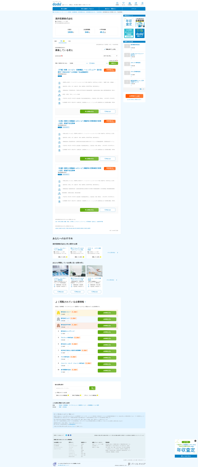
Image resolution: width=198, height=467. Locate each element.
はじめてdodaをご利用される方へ (134, 99)
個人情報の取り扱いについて (63, 465)
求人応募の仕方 (123, 445)
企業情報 (117, 451)
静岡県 (78, 228)
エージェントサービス (58, 447)
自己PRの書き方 (116, 445)
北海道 (56, 228)
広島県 (85, 228)
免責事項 (133, 435)
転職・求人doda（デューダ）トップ (59, 12)
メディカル (71, 447)
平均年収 (117, 448)
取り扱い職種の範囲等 (116, 435)
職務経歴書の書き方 (124, 444)
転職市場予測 (124, 450)
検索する (113, 63)
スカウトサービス (57, 448)
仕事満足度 (118, 450)
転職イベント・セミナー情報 (97, 444)
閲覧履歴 (117, 4)
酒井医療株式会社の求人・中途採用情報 (94, 12)
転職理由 (126, 448)
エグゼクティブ (72, 453)
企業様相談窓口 (72, 424)
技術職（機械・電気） (65, 221)
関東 (60, 407)
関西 (82, 451)
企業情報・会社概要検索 (72, 12)
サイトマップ (138, 435)
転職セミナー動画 (95, 447)
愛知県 (82, 228)
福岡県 (89, 228)
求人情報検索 (56, 445)
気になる (123, 4)
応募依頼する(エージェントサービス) (109, 70)
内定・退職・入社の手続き (116, 447)
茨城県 (60, 228)
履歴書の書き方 (116, 444)
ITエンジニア (71, 444)
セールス (70, 448)
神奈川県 (74, 228)
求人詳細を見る (89, 111)
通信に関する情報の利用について (105, 435)
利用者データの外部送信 (126, 435)
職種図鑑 (112, 451)
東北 (82, 445)
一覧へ (140, 89)
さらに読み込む (111, 252)
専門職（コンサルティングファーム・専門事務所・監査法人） (84, 221)
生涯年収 (121, 448)
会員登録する (134, 96)
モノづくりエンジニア (73, 445)
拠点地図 (130, 460)
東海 (82, 448)
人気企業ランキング (110, 448)
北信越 (82, 450)
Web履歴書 (130, 4)
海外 (82, 456)
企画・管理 (57, 221)
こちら (72, 426)
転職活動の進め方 (109, 444)
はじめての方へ (57, 444)
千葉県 (67, 228)
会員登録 (136, 4)
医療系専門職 (100, 221)
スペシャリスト (72, 451)
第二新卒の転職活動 (126, 447)
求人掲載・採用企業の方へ (139, 460)
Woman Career (71, 456)
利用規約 (96, 435)
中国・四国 (83, 453)
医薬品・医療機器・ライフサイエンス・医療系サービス (72, 405)
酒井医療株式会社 (81, 12)
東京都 (70, 228)
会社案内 (125, 460)
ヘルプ (143, 435)
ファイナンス (71, 450)
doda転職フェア (95, 445)
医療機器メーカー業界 (93, 405)
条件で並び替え (107, 55)
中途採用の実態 (112, 450)
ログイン (142, 4)
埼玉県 (63, 228)
